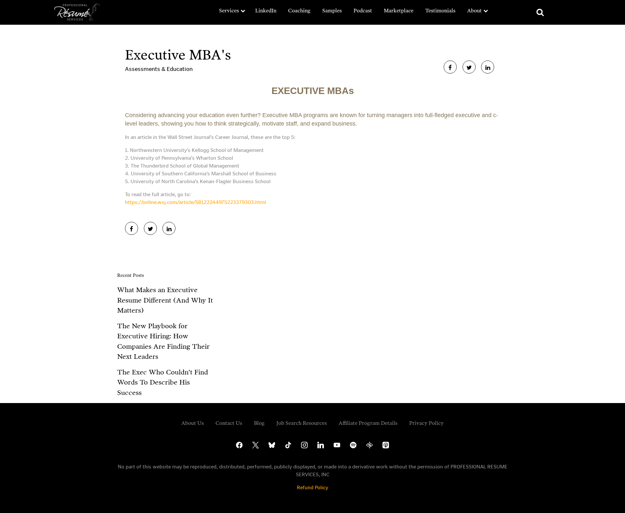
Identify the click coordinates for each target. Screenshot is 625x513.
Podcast (363, 10)
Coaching (299, 10)
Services (229, 10)
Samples (332, 10)
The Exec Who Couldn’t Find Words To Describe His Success (162, 382)
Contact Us (228, 423)
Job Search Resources (301, 423)
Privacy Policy (426, 423)
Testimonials (440, 10)
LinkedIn (265, 10)
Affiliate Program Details (368, 423)
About (474, 10)
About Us (192, 423)
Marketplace (398, 10)
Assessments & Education (159, 69)
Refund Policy (312, 487)
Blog (259, 423)
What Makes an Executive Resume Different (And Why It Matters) (165, 300)
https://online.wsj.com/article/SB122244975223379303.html (195, 202)
